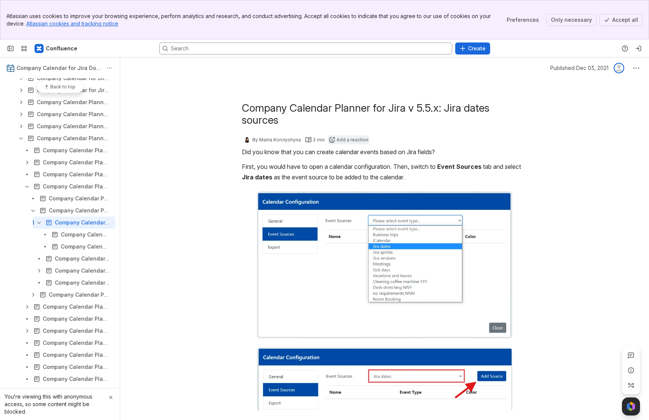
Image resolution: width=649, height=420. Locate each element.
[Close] (110, 397)
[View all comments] (631, 355)
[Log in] (638, 48)
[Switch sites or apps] (24, 48)
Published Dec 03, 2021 (579, 68)
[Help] (625, 48)
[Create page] (631, 385)
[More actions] (109, 68)
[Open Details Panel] (631, 370)
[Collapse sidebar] (11, 48)
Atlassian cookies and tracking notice (72, 23)
